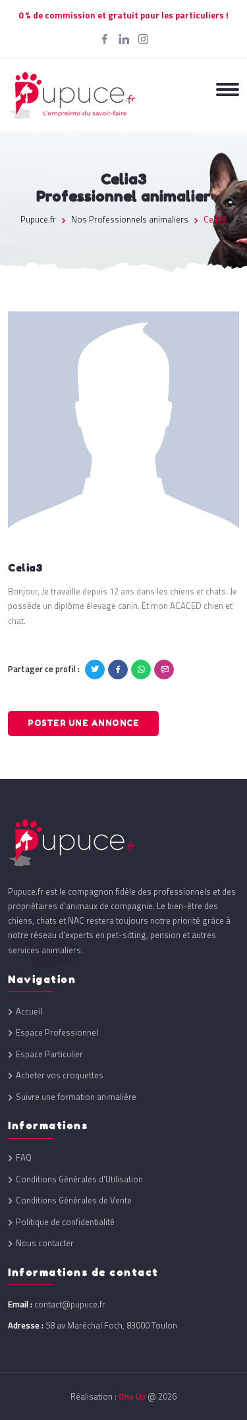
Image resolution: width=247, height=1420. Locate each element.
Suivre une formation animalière (76, 1097)
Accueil (29, 1011)
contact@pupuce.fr (69, 1304)
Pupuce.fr (38, 219)
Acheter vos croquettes (59, 1075)
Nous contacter (45, 1243)
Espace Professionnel (57, 1032)
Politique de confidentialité (65, 1222)
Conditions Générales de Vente (74, 1200)
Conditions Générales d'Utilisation (79, 1179)
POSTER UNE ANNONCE (83, 723)
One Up (132, 1396)
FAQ (24, 1157)
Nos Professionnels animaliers (129, 219)
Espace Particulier (49, 1054)
